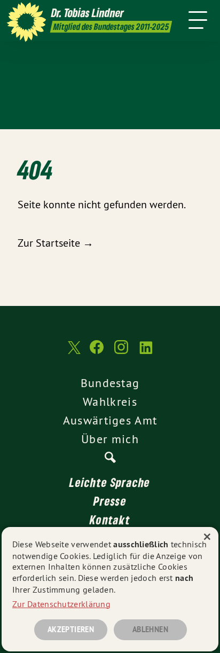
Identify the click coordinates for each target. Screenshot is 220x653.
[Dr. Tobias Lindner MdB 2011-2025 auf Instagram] (121, 352)
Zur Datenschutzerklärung (61, 604)
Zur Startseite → (55, 242)
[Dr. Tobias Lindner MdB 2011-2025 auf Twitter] (73, 352)
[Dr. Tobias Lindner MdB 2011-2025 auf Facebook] (96, 352)
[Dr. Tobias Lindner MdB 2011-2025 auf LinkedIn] (145, 352)
